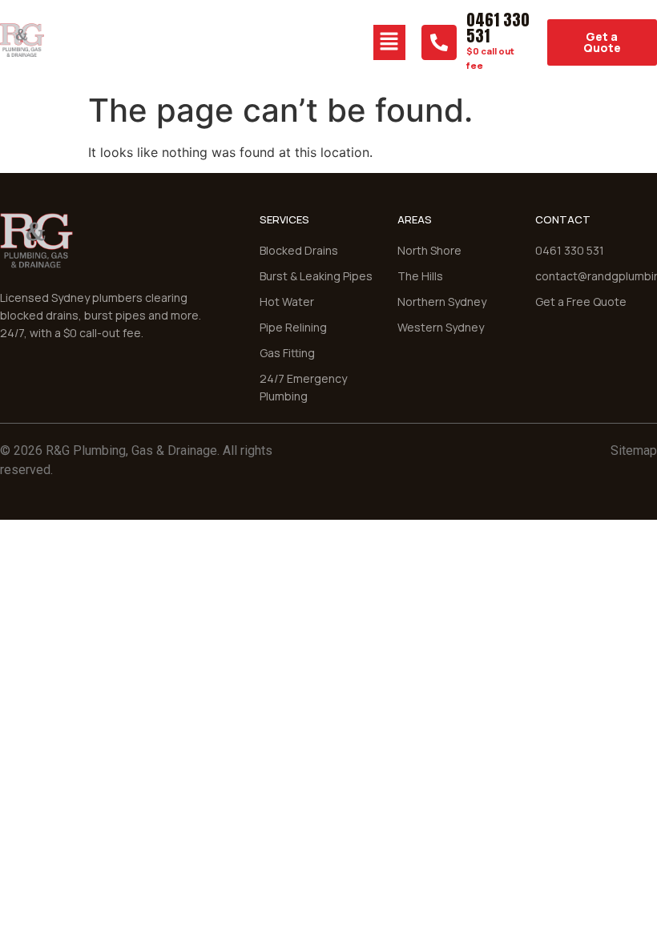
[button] (389, 42)
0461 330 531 (498, 27)
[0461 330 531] (439, 42)
